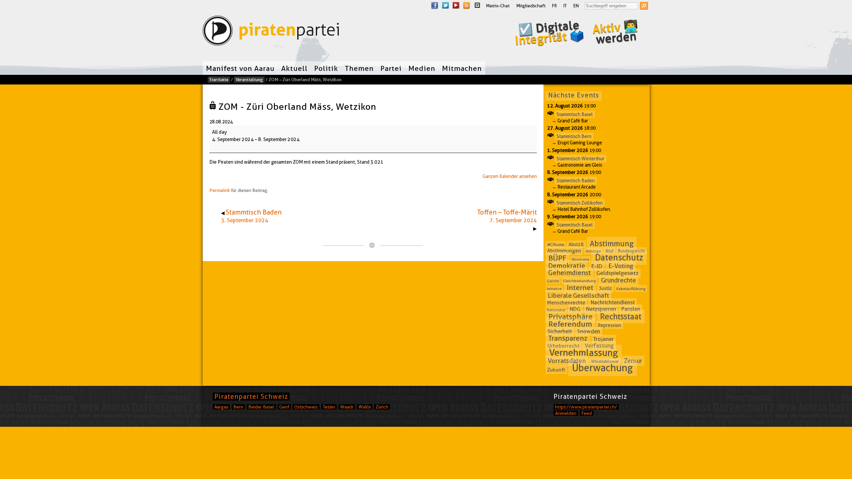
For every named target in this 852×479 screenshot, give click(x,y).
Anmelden (565, 413)
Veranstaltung (249, 79)
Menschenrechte (566, 303)
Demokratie (566, 266)
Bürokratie (580, 259)
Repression (609, 325)
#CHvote (555, 244)
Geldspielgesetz (617, 273)
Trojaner (603, 339)
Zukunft (556, 370)
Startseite (218, 79)
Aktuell (294, 68)
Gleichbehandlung (579, 280)
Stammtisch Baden (575, 180)
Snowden (588, 331)
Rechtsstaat (620, 316)
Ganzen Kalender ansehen (510, 176)
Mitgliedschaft (530, 5)
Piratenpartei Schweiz (251, 396)
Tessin (329, 406)
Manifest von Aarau (240, 68)
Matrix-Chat (498, 5)
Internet (580, 287)
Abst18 (576, 244)
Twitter (445, 5)
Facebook (434, 5)
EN (576, 5)
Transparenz (567, 338)
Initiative (554, 288)
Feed (586, 413)
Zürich (382, 406)
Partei (391, 68)
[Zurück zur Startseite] (271, 32)
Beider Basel (261, 406)
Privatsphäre (570, 316)
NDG (575, 309)
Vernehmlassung (583, 352)
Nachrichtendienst (613, 302)
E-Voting (620, 266)
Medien (421, 68)
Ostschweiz (306, 406)
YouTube (456, 5)
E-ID (596, 265)
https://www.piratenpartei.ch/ (586, 406)
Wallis (364, 406)
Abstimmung (612, 243)
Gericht (553, 281)
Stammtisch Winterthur (580, 158)
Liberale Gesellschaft (578, 295)
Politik (326, 68)
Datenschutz (619, 257)
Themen (359, 68)
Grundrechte (618, 280)
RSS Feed (466, 5)
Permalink (219, 190)
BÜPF (557, 258)
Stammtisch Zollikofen (579, 202)
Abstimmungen (564, 251)
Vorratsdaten (567, 361)
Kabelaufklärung (631, 288)
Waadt (346, 406)
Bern (238, 406)
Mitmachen (462, 68)
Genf (284, 406)
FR (554, 5)
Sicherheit (559, 331)
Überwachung (602, 368)
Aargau (221, 406)
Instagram (477, 5)
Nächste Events (573, 95)
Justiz (605, 288)
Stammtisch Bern (573, 136)
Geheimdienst (569, 273)
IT (565, 5)
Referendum (570, 324)
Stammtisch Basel (574, 114)
